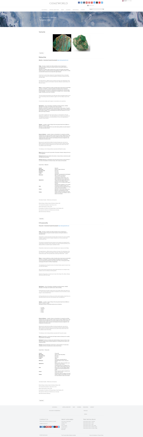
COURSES (68, 9)
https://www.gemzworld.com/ (62, 60)
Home (41, 17)
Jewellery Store (64, 422)
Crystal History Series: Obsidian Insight (90, 426)
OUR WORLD (44, 9)
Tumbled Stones (64, 426)
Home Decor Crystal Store (66, 421)
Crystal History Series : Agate (88, 424)
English (125, 0)
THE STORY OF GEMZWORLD (54, 410)
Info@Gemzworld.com (44, 423)
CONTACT (83, 9)
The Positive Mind (65, 435)
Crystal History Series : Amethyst (89, 421)
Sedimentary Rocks (46, 17)
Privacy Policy (100, 435)
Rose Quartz (63, 428)
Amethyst (63, 424)
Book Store (63, 429)
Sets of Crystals (64, 425)
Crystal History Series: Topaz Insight (89, 425)
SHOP (62, 9)
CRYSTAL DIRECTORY (54, 9)
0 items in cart (91, 5)
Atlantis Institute (72, 435)
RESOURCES (76, 9)
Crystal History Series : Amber (88, 422)
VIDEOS (85, 414)
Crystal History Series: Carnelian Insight (90, 428)
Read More (42, 53)
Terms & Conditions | (93, 435)
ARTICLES (85, 410)
